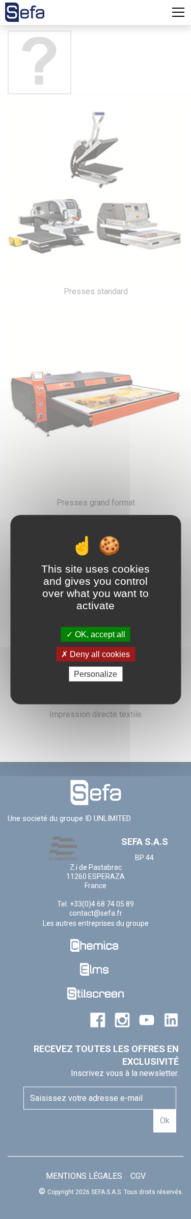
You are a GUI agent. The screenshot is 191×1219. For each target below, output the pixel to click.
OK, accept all (99, 634)
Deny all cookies (99, 653)
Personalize (95, 674)
